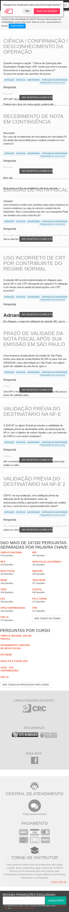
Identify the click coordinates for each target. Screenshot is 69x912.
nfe (34, 552)
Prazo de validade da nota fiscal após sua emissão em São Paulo (34, 339)
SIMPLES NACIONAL (11, 552)
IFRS (34, 608)
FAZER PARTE (17, 26)
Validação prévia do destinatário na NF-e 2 (34, 481)
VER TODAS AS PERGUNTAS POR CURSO (25, 684)
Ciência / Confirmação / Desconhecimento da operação (35, 46)
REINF (4, 580)
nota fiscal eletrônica (46, 562)
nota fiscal (8, 571)
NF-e (3, 562)
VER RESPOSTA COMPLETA (36, 97)
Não (27, 11)
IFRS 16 (5, 617)
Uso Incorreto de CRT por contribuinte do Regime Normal (34, 263)
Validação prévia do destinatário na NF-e (32, 411)
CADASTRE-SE (58, 882)
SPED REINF (39, 580)
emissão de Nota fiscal (35, 189)
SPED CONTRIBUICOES (13, 608)
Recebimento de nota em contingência (33, 119)
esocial (37, 589)
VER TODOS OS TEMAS (47, 618)
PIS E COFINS (39, 599)
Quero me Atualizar (47, 11)
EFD (3, 599)
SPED (4, 589)
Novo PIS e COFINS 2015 (14, 661)
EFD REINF (6, 654)
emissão (37, 571)
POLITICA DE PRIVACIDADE (22, 908)
